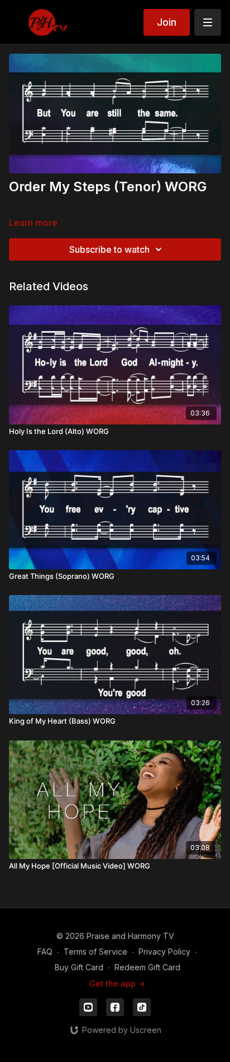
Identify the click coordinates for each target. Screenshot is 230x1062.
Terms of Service (95, 951)
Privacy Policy (164, 951)
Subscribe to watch (109, 249)
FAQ (44, 951)
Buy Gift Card (79, 967)
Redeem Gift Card (147, 967)
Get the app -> (117, 983)
